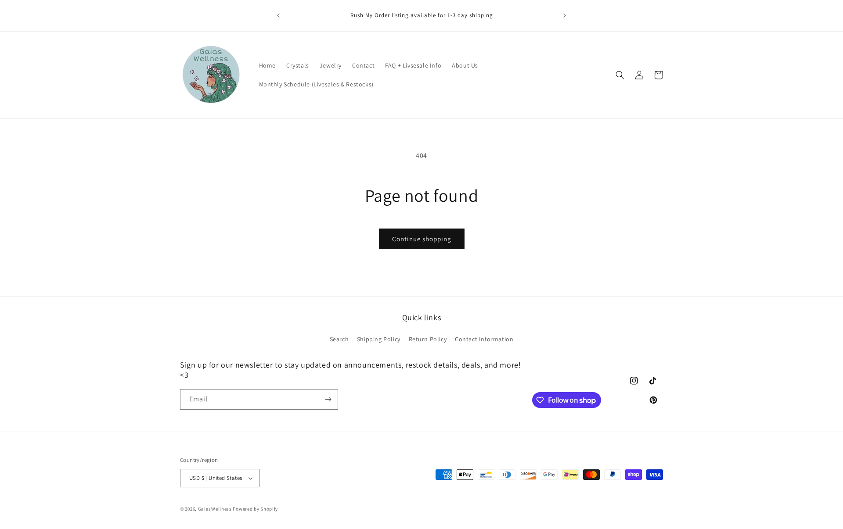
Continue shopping (421, 239)
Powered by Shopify (255, 509)
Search (339, 339)
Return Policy (428, 339)
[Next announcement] (564, 15)
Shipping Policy (378, 339)
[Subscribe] (328, 399)
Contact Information (484, 339)
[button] (620, 75)
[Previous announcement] (278, 15)
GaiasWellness (215, 509)
